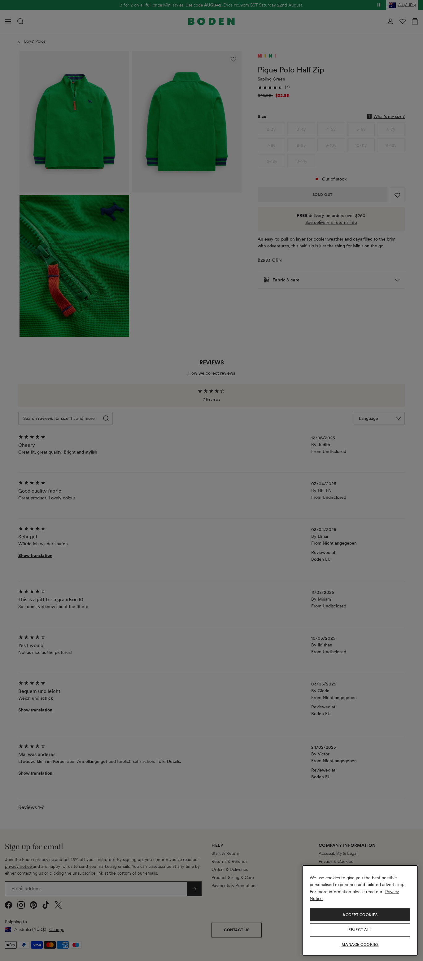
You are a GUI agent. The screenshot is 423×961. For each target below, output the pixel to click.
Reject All (360, 930)
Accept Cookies (359, 915)
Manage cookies (360, 944)
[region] (360, 910)
